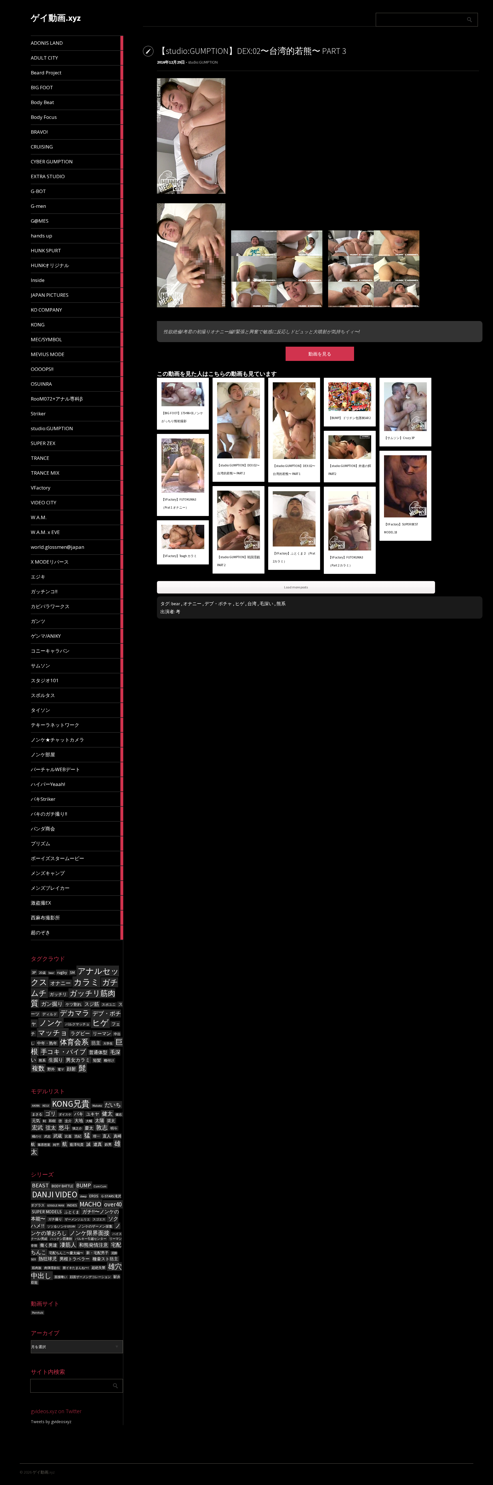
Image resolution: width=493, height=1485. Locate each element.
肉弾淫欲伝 (52, 1268)
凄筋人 (68, 1244)
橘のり (36, 1136)
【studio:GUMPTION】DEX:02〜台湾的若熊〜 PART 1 (294, 470)
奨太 (111, 1120)
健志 (119, 1114)
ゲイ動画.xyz (56, 17)
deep (83, 1196)
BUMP (83, 1185)
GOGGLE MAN (55, 1205)
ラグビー (80, 1033)
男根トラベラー (75, 1258)
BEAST (40, 1185)
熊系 (42, 1060)
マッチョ (53, 1032)
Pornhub (37, 1313)
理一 (96, 1136)
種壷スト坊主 (105, 1258)
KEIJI (46, 1106)
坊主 (95, 1043)
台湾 (251, 603)
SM (72, 972)
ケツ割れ (74, 1004)
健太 (107, 1113)
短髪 (97, 1060)
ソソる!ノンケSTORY (61, 1226)
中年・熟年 (47, 1043)
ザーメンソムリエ (77, 1219)
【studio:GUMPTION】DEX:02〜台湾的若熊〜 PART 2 (238, 469)
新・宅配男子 (97, 1252)
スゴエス (99, 1219)
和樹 (52, 1121)
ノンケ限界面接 (90, 1232)
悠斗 (64, 1127)
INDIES (72, 1205)
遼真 (97, 1144)
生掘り (56, 1060)
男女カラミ (78, 1060)
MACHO (90, 1204)
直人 (107, 1136)
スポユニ (109, 1005)
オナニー (60, 983)
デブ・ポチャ (218, 603)
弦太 (51, 1128)
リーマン (102, 1033)
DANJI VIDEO (54, 1194)
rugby (62, 972)
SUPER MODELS (47, 1211)
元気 (36, 1120)
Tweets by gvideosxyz (51, 1421)
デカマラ (75, 1013)
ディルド (49, 1014)
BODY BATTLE (62, 1186)
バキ (78, 1114)
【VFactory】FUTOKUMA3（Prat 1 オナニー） (178, 503)
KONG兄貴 (71, 1103)
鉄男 (108, 1144)
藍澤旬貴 (77, 1144)
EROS (93, 1196)
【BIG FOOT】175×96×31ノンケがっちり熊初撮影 (182, 417)
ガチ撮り (55, 1219)
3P (34, 972)
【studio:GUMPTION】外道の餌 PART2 (349, 470)
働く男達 (48, 1245)
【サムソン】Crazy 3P (399, 438)
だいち (113, 1104)
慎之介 (77, 1128)
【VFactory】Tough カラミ (179, 556)
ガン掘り (52, 1003)
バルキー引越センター (90, 1239)
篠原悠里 (44, 1145)
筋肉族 (36, 1268)
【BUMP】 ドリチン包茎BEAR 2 (349, 418)
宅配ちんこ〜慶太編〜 (66, 1253)
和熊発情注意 (93, 1245)
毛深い (266, 603)
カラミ (86, 982)
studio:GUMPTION (203, 62)
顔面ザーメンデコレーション (90, 1277)
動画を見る (319, 354)
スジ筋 (91, 1004)
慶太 (89, 1128)
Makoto (97, 1106)
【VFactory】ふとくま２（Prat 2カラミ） (294, 557)
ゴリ (50, 1113)
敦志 (102, 1127)
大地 (78, 1120)
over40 (113, 1204)
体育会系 (74, 1042)
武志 (47, 1136)
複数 (38, 1068)
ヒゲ (100, 1023)
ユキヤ (92, 1114)
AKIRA (36, 1106)
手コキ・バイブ (63, 1052)
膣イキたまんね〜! (76, 1268)
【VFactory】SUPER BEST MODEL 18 (401, 528)
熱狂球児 (48, 1258)
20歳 (42, 973)
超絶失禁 (98, 1267)
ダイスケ (65, 1114)
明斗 (113, 1128)
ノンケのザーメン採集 (95, 1226)
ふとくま (71, 1212)
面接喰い (60, 1277)
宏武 (37, 1127)
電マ (61, 1069)
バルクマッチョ (77, 1024)
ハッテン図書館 (61, 1239)
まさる (37, 1114)
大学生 (108, 1043)
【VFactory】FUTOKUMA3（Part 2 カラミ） (345, 561)
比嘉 (68, 1136)
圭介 (68, 1121)
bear (51, 973)
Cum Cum (100, 1186)
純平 (56, 1145)
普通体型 (98, 1052)
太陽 (99, 1120)
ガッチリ (58, 994)
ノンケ (50, 1022)
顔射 (71, 1069)
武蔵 (57, 1136)
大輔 (89, 1121)
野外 (51, 1069)
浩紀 (77, 1136)
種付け (109, 1060)
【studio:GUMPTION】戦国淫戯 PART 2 (238, 561)
